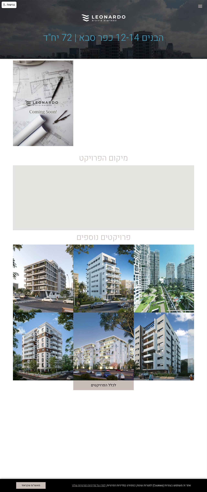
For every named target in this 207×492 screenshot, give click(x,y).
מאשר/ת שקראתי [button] (31, 485)
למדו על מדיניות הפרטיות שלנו (89, 485)
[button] (9, 5)
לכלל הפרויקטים (103, 385)
